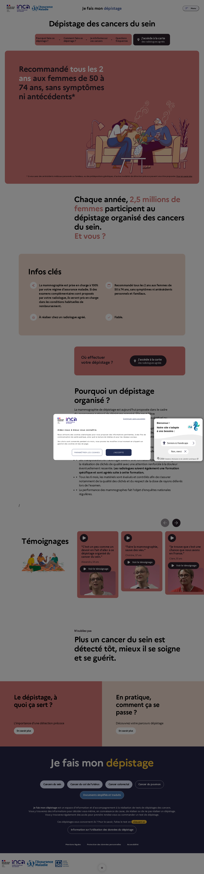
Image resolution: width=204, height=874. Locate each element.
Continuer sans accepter (134, 419)
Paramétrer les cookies (87, 452)
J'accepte (119, 452)
